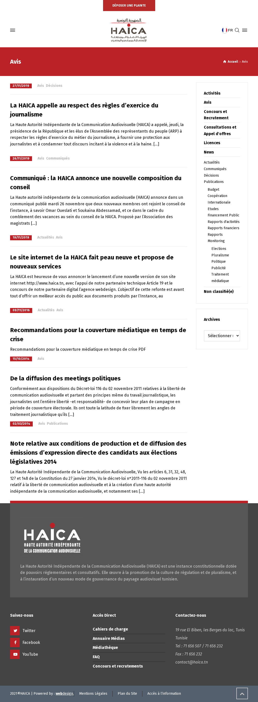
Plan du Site (127, 693)
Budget (213, 189)
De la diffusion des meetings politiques (65, 378)
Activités (212, 93)
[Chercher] (237, 30)
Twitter (29, 630)
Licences (212, 142)
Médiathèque (105, 647)
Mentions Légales (93, 693)
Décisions (54, 86)
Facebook (31, 642)
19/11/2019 (21, 237)
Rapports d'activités (224, 222)
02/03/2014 (21, 423)
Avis (40, 86)
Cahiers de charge (110, 629)
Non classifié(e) (219, 291)
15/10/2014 (21, 359)
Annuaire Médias (109, 638)
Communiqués (58, 158)
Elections (218, 249)
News (209, 152)
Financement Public (223, 215)
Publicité (218, 268)
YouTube (30, 654)
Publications (57, 423)
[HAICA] (129, 30)
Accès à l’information (164, 693)
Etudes (213, 209)
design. (65, 693)
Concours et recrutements (118, 666)
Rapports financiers (223, 228)
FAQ (96, 656)
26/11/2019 (21, 158)
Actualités (45, 237)
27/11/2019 (21, 86)
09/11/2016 (21, 310)
